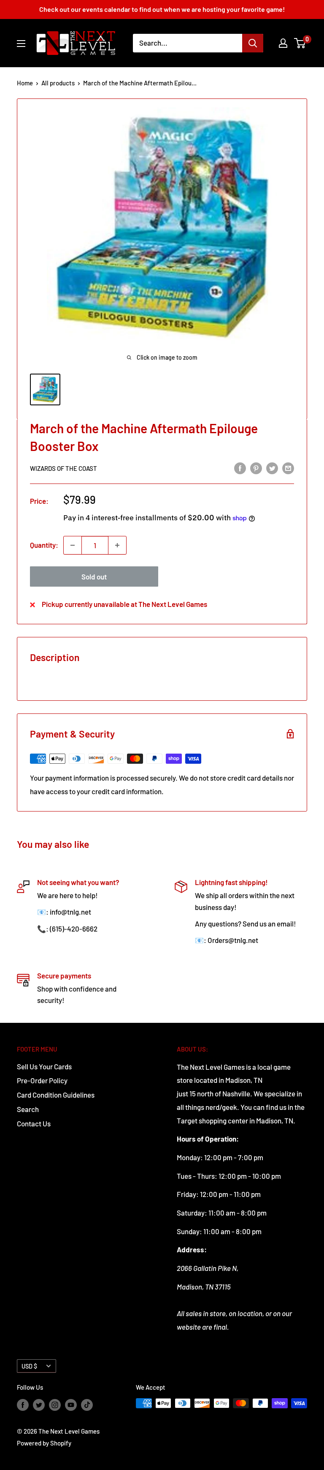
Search (28, 1109)
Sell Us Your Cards (44, 1066)
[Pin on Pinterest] (256, 468)
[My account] (283, 43)
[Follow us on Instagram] (55, 1404)
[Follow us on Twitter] (39, 1404)
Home (25, 83)
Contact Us (34, 1123)
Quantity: (44, 545)
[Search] (252, 43)
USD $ (29, 1366)
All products (58, 83)
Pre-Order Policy (42, 1080)
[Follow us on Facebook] (23, 1404)
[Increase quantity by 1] (117, 545)
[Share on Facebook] (240, 468)
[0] (300, 43)
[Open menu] (21, 43)
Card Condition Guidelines (55, 1094)
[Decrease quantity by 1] (72, 545)
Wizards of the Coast (63, 468)
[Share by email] (288, 468)
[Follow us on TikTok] (87, 1404)
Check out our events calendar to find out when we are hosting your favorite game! (162, 9)
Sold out (94, 576)
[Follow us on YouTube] (71, 1404)
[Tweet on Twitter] (272, 468)
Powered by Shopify (44, 1443)
